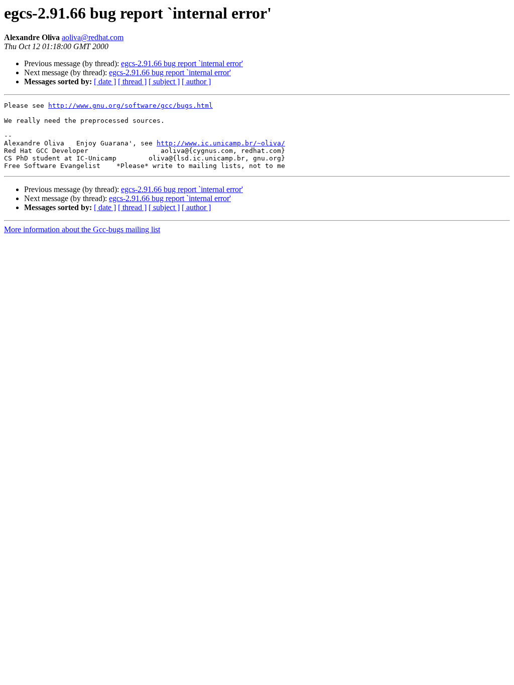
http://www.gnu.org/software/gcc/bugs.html (130, 105)
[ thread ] (132, 81)
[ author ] (196, 81)
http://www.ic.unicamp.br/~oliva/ (221, 143)
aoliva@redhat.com (92, 37)
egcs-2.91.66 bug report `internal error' (182, 63)
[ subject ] (164, 81)
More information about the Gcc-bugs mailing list (82, 229)
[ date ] (105, 81)
